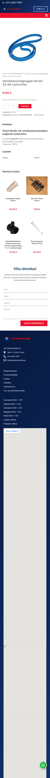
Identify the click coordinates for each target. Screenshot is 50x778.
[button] (25, 15)
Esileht (4, 74)
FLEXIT (37, 158)
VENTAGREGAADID (16, 74)
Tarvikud (27, 74)
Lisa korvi (25, 106)
